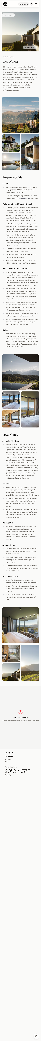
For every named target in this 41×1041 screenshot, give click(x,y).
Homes (4, 15)
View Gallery (31, 47)
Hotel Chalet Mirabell (23, 198)
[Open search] (36, 1036)
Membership (24, 4)
